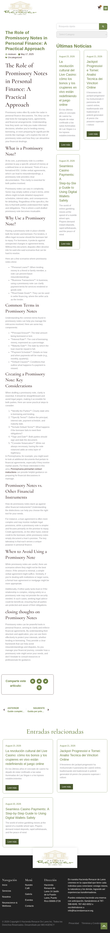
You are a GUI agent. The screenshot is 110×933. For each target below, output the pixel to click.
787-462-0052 (84, 904)
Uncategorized (15, 57)
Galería (28, 894)
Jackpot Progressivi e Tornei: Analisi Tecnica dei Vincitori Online (94, 74)
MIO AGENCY (48, 925)
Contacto (29, 906)
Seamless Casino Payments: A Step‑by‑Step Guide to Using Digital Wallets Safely (68, 183)
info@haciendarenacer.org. (81, 910)
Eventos (29, 900)
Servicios (6, 891)
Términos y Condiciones (93, 923)
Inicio (4, 885)
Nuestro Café (29, 886)
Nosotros (6, 897)
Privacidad (74, 923)
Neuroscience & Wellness (9, 904)
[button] (105, 8)
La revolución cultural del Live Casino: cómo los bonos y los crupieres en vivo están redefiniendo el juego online (68, 83)
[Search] (103, 26)
